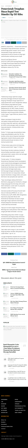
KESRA (16, 399)
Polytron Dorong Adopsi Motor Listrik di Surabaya (17, 287)
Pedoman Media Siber (7, 426)
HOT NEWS (4, 408)
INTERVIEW (4, 410)
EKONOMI (3, 404)
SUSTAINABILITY (8, 6)
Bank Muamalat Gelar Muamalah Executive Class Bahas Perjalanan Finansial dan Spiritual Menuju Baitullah (11, 348)
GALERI (3, 406)
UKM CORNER (18, 412)
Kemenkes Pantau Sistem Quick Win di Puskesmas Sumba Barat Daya (17, 89)
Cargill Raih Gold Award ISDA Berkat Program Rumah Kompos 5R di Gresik (17, 378)
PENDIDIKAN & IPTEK (20, 406)
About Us (3, 420)
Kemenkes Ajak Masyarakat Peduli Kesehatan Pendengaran (17, 82)
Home (2, 6)
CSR (2, 401)
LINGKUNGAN (18, 401)
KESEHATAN (16, 6)
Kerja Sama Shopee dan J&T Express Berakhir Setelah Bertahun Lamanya (16, 372)
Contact (3, 428)
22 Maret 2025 (12, 78)
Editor (4, 17)
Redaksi (3, 422)
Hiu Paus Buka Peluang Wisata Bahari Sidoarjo (18, 302)
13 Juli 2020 (10, 17)
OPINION (17, 404)
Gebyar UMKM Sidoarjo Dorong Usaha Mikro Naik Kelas (17, 295)
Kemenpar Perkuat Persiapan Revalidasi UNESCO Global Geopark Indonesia (17, 365)
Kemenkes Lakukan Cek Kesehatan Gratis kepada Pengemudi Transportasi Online (17, 75)
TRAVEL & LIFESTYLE (20, 410)
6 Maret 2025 (12, 84)
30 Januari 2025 (13, 92)
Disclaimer (4, 424)
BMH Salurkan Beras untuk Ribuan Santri (17, 315)
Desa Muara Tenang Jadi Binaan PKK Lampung (16, 308)
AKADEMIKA (4, 399)
